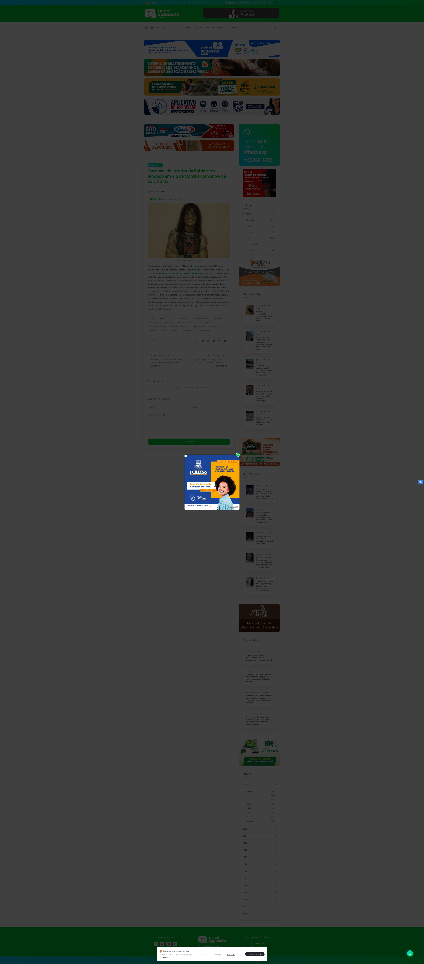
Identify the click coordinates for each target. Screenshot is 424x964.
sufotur (152, 330)
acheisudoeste (184, 318)
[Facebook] (152, 28)
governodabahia (155, 322)
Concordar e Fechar (255, 954)
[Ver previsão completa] (270, 2)
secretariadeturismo (215, 326)
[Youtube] (157, 28)
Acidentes (260, 220)
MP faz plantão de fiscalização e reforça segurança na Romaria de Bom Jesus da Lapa (264, 517)
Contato (233, 27)
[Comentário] (153, 341)
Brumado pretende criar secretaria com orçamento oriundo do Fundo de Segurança (264, 396)
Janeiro (260, 821)
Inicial (187, 27)
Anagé (260, 226)
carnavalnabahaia (202, 330)
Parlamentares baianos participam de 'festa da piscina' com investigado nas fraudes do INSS (264, 494)
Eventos (210, 27)
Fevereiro (260, 816)
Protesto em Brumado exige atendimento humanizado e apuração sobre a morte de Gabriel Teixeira (257, 720)
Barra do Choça (260, 250)
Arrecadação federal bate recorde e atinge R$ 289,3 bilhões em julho (264, 316)
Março (260, 812)
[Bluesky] (225, 341)
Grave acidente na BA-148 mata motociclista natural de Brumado (264, 539)
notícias (152, 318)
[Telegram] (214, 341)
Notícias (198, 27)
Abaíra (260, 214)
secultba (162, 330)
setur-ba (187, 322)
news (162, 318)
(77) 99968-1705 (258, 943)
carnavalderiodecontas (157, 326)
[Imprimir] (158, 341)
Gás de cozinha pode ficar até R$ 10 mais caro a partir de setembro (264, 421)
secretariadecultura (172, 322)
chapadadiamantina (201, 318)
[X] (163, 28)
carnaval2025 (187, 330)
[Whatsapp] (197, 341)
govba (207, 322)
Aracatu (260, 232)
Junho (260, 799)
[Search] (275, 27)
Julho (260, 795)
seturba (198, 322)
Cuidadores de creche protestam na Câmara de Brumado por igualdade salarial (259, 657)
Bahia (260, 238)
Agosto (260, 791)
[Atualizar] (275, 2)
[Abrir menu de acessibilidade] (410, 953)
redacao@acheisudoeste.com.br (259, 946)
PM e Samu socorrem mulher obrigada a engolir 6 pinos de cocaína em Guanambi (264, 370)
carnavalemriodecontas (178, 326)
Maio (260, 804)
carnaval (171, 318)
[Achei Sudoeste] (162, 13)
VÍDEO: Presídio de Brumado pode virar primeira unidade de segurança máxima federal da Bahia (264, 562)
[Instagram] (146, 28)
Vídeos (221, 27)
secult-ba (173, 330)
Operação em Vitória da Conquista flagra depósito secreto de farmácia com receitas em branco (264, 586)
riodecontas (217, 318)
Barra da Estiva (260, 244)
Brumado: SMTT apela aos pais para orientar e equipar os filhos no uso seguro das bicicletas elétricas (259, 677)
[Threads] (219, 341)
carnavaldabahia (198, 326)
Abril (260, 808)
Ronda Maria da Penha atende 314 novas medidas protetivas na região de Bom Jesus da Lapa (264, 343)
